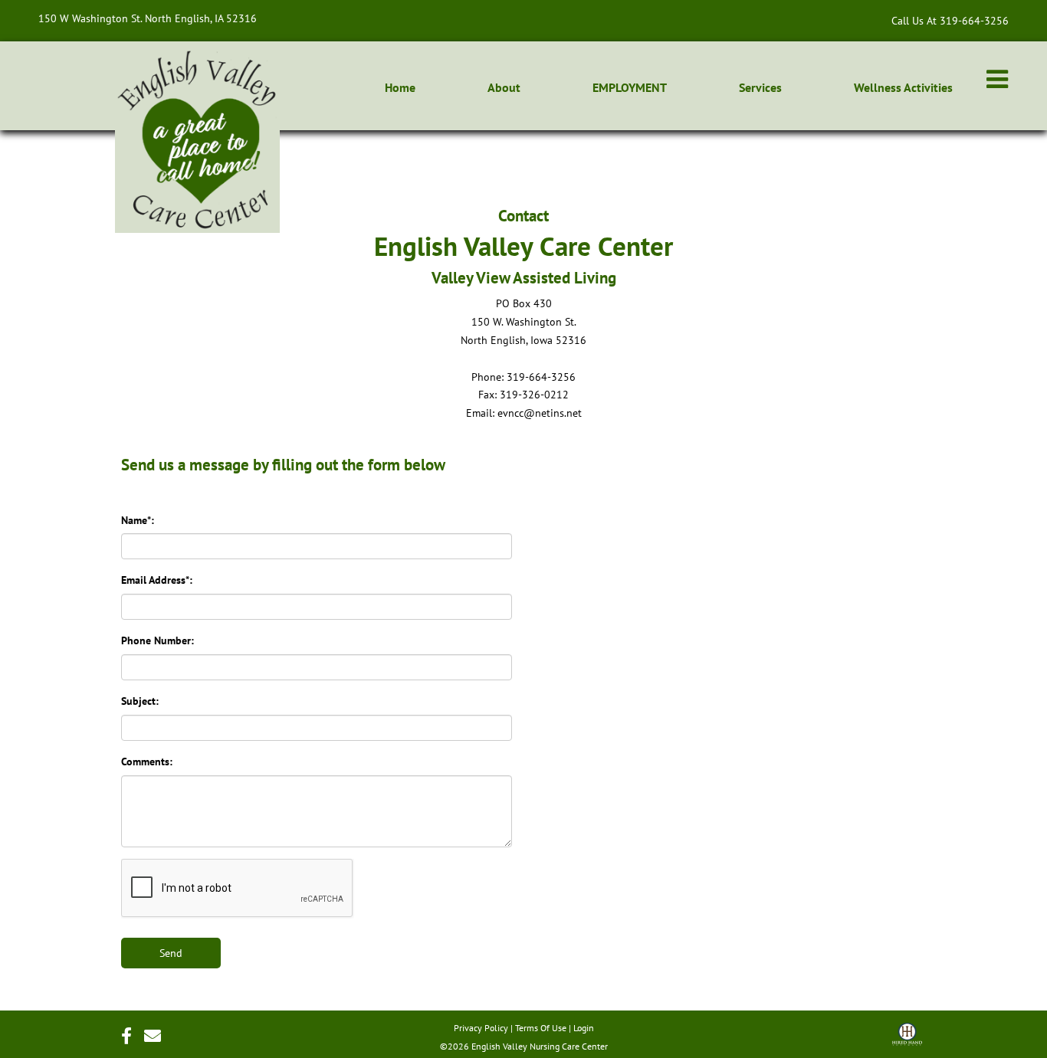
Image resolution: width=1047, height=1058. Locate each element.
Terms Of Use (540, 1027)
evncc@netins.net (539, 412)
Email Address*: (156, 580)
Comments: (146, 761)
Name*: (137, 520)
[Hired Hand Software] (907, 1039)
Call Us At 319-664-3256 (950, 20)
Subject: (140, 701)
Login (583, 1027)
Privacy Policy (481, 1027)
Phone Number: (157, 640)
